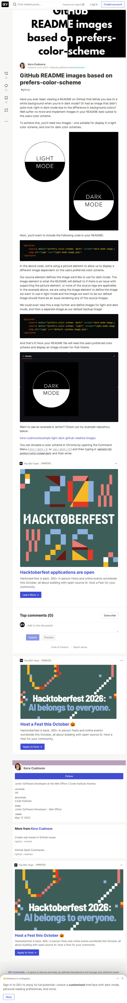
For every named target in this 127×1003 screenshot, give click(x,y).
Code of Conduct (59, 647)
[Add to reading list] (6, 99)
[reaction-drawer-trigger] (6, 75)
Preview (49, 637)
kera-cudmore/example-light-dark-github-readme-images (58, 438)
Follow (69, 776)
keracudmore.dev (77, 67)
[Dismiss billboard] (122, 978)
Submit (32, 637)
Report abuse (80, 647)
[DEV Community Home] (5, 4)
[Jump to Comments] (6, 87)
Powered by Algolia (72, 4)
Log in (94, 4)
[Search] (15, 4)
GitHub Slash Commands (29, 851)
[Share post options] (6, 121)
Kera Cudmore (37, 64)
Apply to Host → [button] (32, 746)
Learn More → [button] (31, 594)
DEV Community (16, 972)
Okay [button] (9, 997)
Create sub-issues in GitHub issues (35, 839)
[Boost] (6, 110)
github (25, 89)
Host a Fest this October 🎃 (47, 724)
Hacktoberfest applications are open (57, 572)
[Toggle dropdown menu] (116, 463)
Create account (113, 4)
